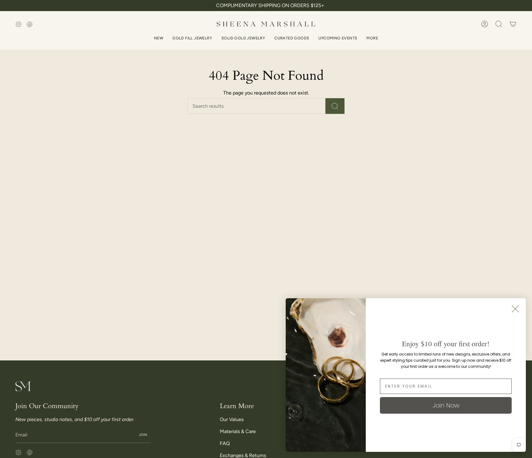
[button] (499, 24)
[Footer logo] (23, 386)
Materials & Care (238, 431)
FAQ (225, 443)
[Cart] (513, 24)
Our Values (232, 419)
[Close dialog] (515, 309)
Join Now (446, 405)
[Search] (335, 106)
